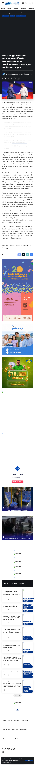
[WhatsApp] (3, 752)
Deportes (26, 649)
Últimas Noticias (21, 16)
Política (12, 16)
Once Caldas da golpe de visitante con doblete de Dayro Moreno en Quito (11, 645)
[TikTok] (14, 748)
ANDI (10, 245)
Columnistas (27, 604)
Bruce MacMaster (25, 245)
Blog (8, 13)
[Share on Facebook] (5, 78)
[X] (5, 748)
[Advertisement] (17, 35)
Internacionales (28, 598)
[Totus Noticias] (12, 3)
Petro (18, 248)
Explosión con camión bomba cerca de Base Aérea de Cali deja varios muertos (11, 618)
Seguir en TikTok (17, 481)
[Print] (18, 78)
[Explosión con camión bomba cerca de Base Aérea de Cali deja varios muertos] (27, 619)
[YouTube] (8, 748)
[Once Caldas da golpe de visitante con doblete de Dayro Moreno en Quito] (27, 647)
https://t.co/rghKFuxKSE (19, 143)
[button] (29, 760)
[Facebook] (3, 748)
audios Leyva (16, 245)
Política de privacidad (14, 760)
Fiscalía (4, 248)
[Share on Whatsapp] (12, 78)
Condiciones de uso (6, 762)
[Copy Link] (15, 78)
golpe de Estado (11, 248)
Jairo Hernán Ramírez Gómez (27, 607)
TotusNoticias (13, 73)
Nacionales (6, 16)
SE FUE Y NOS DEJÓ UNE (10, 606)
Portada (4, 13)
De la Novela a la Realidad (10, 672)
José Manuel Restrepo (27, 674)
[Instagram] (11, 748)
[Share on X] (8, 78)
